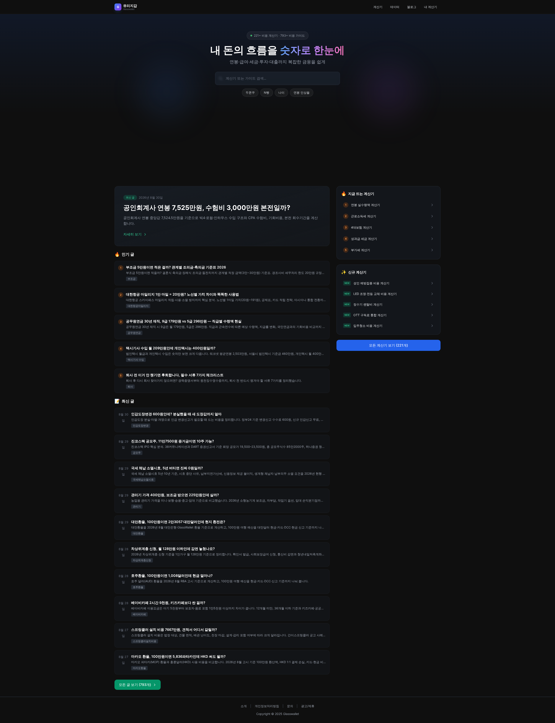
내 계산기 (430, 7)
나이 (281, 92)
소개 (244, 706)
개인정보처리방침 (267, 706)
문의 (290, 706)
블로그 (411, 7)
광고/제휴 (307, 706)
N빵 (266, 92)
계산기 (377, 7)
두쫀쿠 (250, 92)
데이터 (394, 7)
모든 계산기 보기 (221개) (388, 345)
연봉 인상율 (302, 92)
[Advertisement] (277, 146)
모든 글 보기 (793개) (135, 684)
